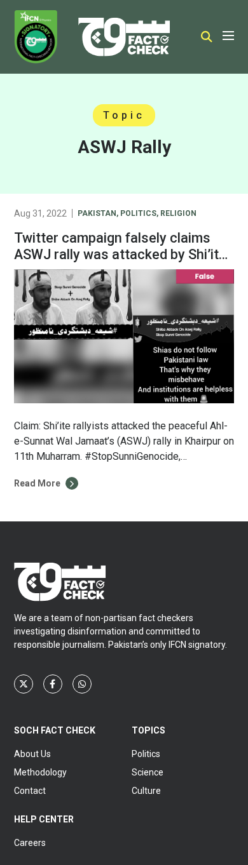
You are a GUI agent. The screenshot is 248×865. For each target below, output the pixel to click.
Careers (30, 843)
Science (147, 772)
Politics (138, 213)
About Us (32, 754)
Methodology (40, 772)
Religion (178, 213)
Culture (146, 791)
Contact (30, 791)
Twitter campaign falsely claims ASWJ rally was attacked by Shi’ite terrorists (120, 254)
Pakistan (97, 213)
